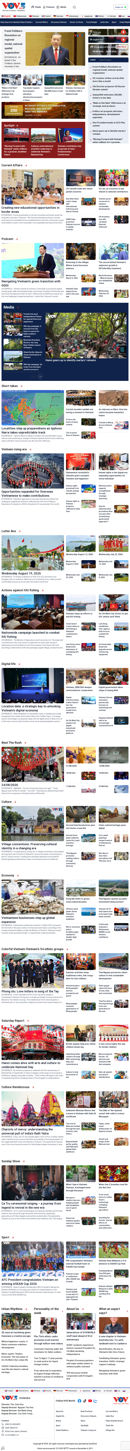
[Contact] (3, 1448)
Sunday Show (11, 1161)
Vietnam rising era (14, 449)
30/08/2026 (98, 51)
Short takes (10, 386)
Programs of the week (105, 47)
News (83, 1421)
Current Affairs (42, 22)
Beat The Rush (12, 742)
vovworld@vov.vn (12, 1435)
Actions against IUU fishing (20, 590)
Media (63, 7)
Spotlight (9, 125)
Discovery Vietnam (59, 22)
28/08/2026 (124, 51)
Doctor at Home (76, 22)
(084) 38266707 (11, 1428)
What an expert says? (109, 1311)
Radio (38, 7)
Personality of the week (46, 1311)
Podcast (50, 7)
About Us (73, 1309)
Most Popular (105, 60)
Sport (114, 22)
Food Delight (91, 22)
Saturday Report (13, 1020)
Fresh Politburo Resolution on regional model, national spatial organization (108, 70)
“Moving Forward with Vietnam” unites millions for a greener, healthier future (108, 142)
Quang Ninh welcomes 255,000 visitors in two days (32, 91)
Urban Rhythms (12, 1309)
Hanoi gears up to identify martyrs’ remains (109, 132)
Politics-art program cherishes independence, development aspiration (107, 114)
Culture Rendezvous (15, 1087)
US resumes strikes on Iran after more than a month (108, 79)
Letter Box (104, 22)
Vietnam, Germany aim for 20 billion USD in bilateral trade (53, 91)
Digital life (9, 664)
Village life (110, 1430)
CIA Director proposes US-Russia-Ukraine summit (75, 91)
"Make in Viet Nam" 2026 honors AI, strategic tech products (109, 104)
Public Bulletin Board (114, 1421)
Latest (93, 60)
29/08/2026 (111, 51)
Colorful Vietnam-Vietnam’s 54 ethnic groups (32, 949)
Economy (8, 875)
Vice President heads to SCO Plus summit (109, 124)
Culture (7, 802)
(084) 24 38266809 (12, 1424)
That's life (109, 1425)
